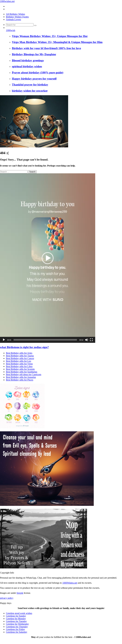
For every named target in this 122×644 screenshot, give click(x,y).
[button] (48, 258)
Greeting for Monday (16, 618)
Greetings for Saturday (16, 632)
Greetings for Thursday (17, 626)
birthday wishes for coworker (30, 90)
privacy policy (6, 598)
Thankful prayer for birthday (30, 84)
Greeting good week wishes (19, 613)
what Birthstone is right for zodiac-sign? (24, 347)
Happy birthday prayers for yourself (34, 78)
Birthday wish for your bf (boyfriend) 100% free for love (46, 48)
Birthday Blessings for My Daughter (34, 54)
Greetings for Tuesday (16, 621)
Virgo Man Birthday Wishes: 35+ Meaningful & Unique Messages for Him (57, 42)
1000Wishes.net (69, 583)
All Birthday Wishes (15, 14)
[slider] (45, 340)
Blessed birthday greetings (28, 60)
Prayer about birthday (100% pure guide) (37, 72)
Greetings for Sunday (16, 616)
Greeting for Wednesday (17, 624)
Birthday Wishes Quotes (17, 17)
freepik (20, 593)
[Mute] (86, 339)
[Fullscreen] (91, 339)
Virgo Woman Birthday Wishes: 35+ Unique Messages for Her (50, 36)
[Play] (3, 339)
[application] (47, 258)
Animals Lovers (13, 19)
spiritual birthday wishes (27, 66)
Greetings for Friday (15, 629)
